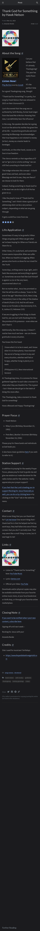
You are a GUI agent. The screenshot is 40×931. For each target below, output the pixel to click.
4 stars (28, 681)
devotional (17, 673)
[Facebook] (12, 691)
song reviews (9, 673)
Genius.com (15, 579)
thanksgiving (7, 681)
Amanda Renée (9, 24)
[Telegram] (15, 691)
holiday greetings (18, 681)
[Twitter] (8, 691)
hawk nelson (9, 678)
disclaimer (16, 698)
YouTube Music (16, 573)
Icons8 (20, 85)
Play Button (7, 85)
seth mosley (19, 678)
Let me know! (11, 519)
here (27, 452)
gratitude (28, 678)
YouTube (24, 584)
